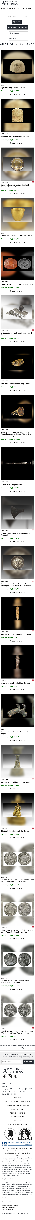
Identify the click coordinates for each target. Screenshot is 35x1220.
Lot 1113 (4, 877)
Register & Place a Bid (8, 1207)
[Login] (29, 3)
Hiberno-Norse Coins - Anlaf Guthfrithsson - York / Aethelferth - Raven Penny (17, 880)
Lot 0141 (4, 281)
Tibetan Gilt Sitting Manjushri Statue (15, 831)
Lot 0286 (4, 330)
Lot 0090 (4, 233)
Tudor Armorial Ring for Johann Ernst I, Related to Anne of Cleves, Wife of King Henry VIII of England (16, 434)
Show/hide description (17, 27)
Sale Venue (18, 1121)
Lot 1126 (4, 1028)
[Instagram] (10, 1076)
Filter (17, 22)
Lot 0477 (4, 482)
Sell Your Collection (7, 1209)
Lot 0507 (4, 530)
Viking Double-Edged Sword (11, 485)
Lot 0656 (4, 779)
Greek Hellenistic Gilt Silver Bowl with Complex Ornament (15, 186)
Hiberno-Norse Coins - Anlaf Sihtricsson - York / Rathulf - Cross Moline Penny (17, 931)
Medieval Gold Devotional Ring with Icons (16, 384)
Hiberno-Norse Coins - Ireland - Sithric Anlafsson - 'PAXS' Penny (15, 981)
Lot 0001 (4, 85)
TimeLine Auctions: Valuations (17, 1105)
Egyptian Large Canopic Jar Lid (13, 88)
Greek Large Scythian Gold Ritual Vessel (16, 236)
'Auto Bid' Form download (17, 1124)
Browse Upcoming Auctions (10, 1205)
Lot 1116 (4, 978)
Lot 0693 (4, 828)
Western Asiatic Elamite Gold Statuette (16, 634)
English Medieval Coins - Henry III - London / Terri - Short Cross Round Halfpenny (17, 1032)
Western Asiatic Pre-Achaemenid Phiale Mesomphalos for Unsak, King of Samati (16, 584)
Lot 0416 (4, 429)
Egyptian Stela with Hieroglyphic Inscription (17, 136)
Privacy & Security (17, 1109)
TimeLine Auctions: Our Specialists (17, 1102)
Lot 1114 (4, 927)
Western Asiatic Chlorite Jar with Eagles (16, 782)
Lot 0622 (4, 680)
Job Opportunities (17, 1117)
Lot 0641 (4, 729)
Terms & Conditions (17, 1113)
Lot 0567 (4, 581)
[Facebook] (4, 1076)
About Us (17, 1098)
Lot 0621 (4, 631)
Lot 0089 (4, 182)
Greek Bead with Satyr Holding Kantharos (17, 284)
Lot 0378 (4, 381)
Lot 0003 (4, 134)
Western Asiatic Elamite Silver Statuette (16, 683)
